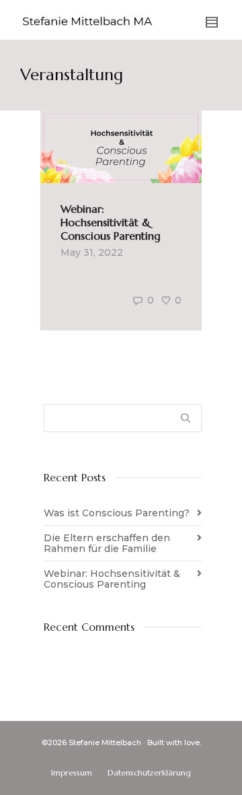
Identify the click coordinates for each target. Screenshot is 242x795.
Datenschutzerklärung (149, 772)
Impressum (71, 772)
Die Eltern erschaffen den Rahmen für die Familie (107, 543)
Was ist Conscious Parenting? (117, 513)
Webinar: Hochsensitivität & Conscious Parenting (111, 222)
